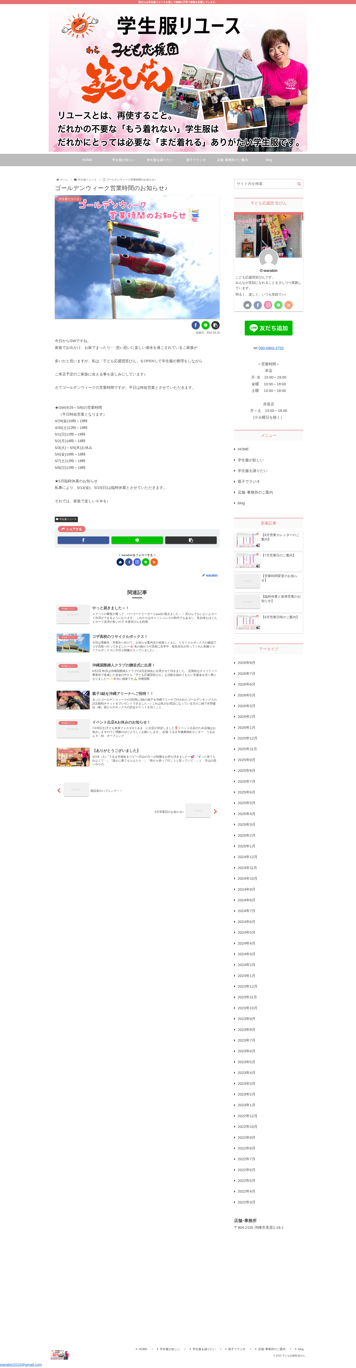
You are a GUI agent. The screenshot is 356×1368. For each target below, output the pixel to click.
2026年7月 (246, 674)
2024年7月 (246, 911)
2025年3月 (246, 824)
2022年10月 (248, 1127)
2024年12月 (248, 857)
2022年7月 (246, 1159)
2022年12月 (248, 1116)
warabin (270, 271)
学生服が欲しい (251, 460)
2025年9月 (246, 760)
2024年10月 (248, 878)
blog (241, 503)
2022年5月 (246, 1181)
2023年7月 (246, 1040)
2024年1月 (246, 976)
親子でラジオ (249, 481)
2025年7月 (246, 781)
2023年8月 (246, 1030)
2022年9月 (246, 1138)
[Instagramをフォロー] (137, 562)
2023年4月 (246, 1073)
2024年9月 (246, 889)
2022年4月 (246, 1191)
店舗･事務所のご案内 (255, 492)
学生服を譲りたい (252, 471)
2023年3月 (246, 1084)
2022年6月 (246, 1170)
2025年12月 (248, 738)
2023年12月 (248, 986)
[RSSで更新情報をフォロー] (154, 562)
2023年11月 (247, 997)
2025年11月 (247, 749)
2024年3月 (246, 954)
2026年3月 (246, 706)
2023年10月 (248, 1008)
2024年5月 (246, 932)
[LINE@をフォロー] (145, 562)
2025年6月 (246, 792)
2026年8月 (246, 663)
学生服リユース (68, 519)
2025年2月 (246, 835)
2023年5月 (246, 1062)
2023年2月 (246, 1094)
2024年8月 (246, 900)
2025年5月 (246, 803)
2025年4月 (246, 814)
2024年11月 (247, 868)
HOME (243, 449)
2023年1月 (246, 1105)
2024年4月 (246, 943)
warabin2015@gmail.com (21, 1365)
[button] (299, 184)
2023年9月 (246, 1019)
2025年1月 (246, 846)
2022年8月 (246, 1148)
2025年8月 (246, 771)
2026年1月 (246, 727)
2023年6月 (246, 1051)
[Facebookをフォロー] (128, 562)
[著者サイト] (120, 562)
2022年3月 (246, 1202)
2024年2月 (246, 965)
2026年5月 (246, 695)
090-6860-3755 (271, 348)
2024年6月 (246, 922)
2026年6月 (246, 684)
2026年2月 (246, 717)
